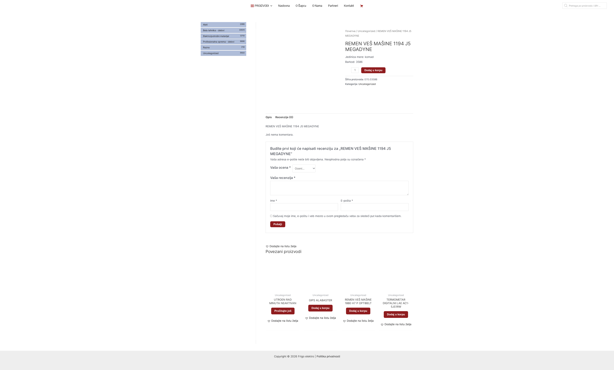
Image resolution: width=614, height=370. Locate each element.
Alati (205, 24)
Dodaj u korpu (373, 70)
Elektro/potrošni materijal (216, 36)
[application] (270, 5)
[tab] (269, 117)
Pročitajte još (282, 310)
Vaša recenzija (282, 178)
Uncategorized (211, 53)
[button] (281, 246)
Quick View (283, 288)
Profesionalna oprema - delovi (218, 41)
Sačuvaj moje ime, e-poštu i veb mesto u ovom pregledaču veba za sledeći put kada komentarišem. (337, 216)
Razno (206, 47)
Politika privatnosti (328, 356)
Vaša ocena (280, 167)
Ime (273, 200)
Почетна (350, 31)
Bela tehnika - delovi (213, 30)
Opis (269, 117)
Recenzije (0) (284, 117)
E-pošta (347, 200)
